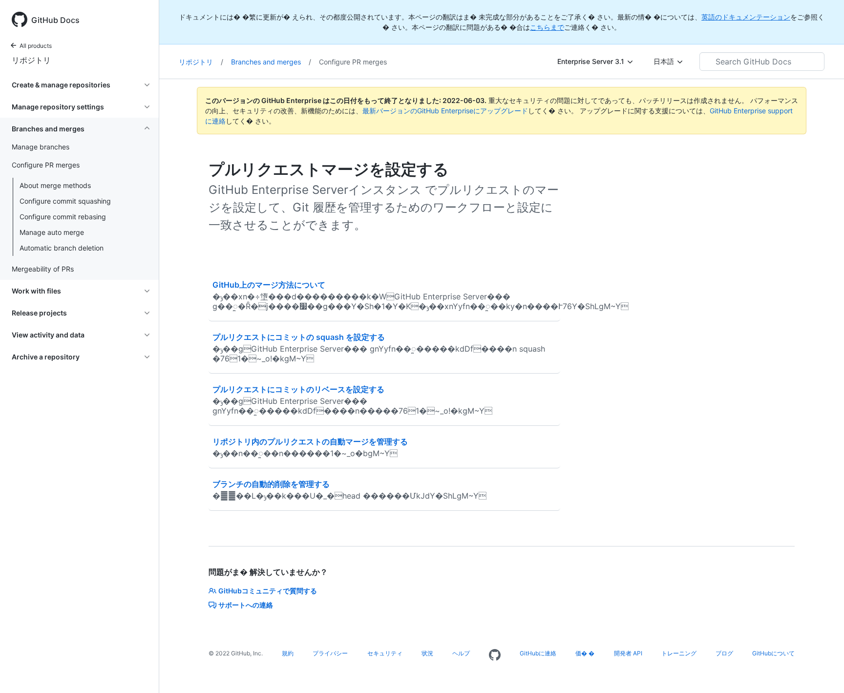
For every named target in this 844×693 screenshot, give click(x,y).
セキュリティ (384, 653)
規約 (288, 653)
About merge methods (55, 185)
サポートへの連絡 (245, 605)
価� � (584, 653)
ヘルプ (461, 653)
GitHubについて (773, 653)
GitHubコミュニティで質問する (267, 591)
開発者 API (628, 653)
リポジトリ (31, 60)
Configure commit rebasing (63, 216)
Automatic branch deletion (62, 248)
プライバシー (330, 653)
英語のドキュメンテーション (745, 17)
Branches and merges (271, 62)
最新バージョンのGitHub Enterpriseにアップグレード (445, 110)
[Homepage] (495, 655)
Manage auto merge (52, 232)
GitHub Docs (55, 20)
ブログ (724, 653)
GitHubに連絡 (538, 653)
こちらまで (547, 27)
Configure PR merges (353, 62)
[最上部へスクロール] (822, 671)
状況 (427, 653)
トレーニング (678, 653)
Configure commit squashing (65, 201)
